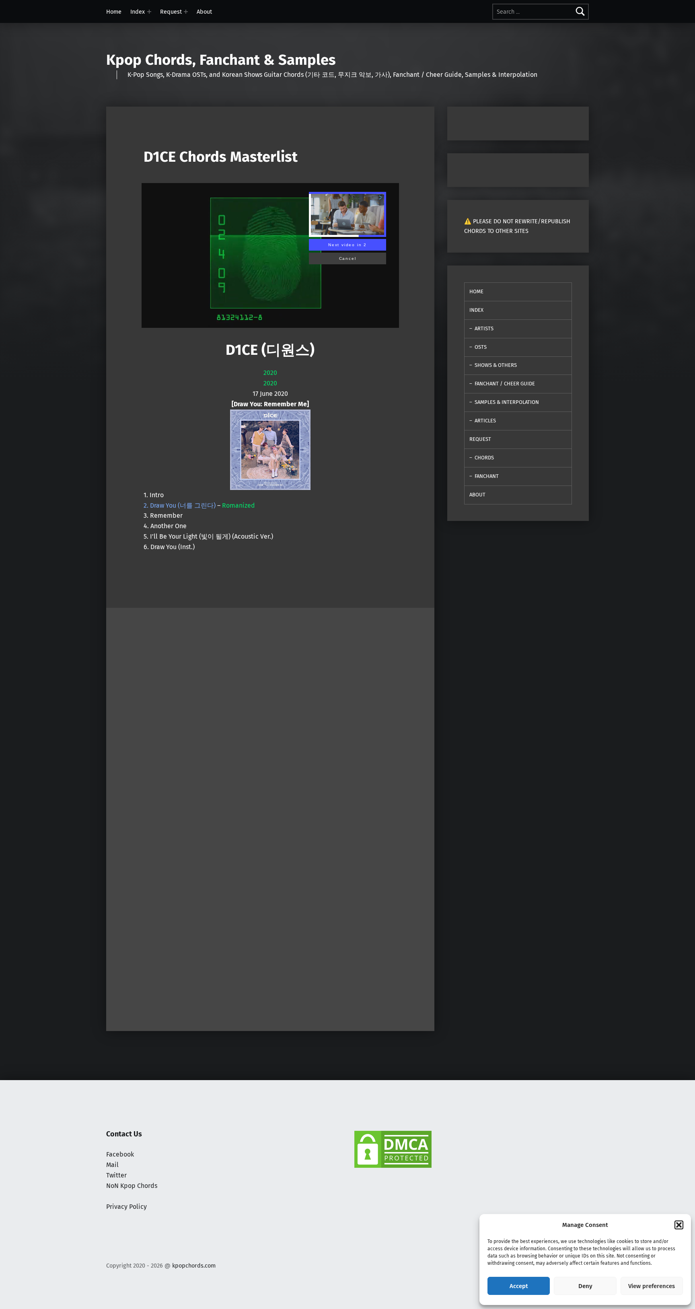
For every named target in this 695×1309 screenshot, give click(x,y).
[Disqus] (270, 920)
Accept (519, 1286)
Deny (585, 1286)
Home (113, 11)
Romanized (238, 505)
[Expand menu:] (149, 12)
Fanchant (487, 476)
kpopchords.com (194, 1265)
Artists (484, 328)
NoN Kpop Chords (131, 1186)
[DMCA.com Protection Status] (393, 1149)
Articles (485, 421)
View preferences (651, 1286)
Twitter (116, 1175)
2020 (270, 373)
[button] (679, 1225)
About (204, 11)
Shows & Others (496, 365)
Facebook (120, 1154)
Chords (484, 458)
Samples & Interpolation (507, 402)
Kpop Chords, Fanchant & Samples (221, 60)
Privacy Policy (126, 1206)
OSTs (481, 347)
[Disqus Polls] (270, 708)
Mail (112, 1165)
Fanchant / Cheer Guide (505, 384)
